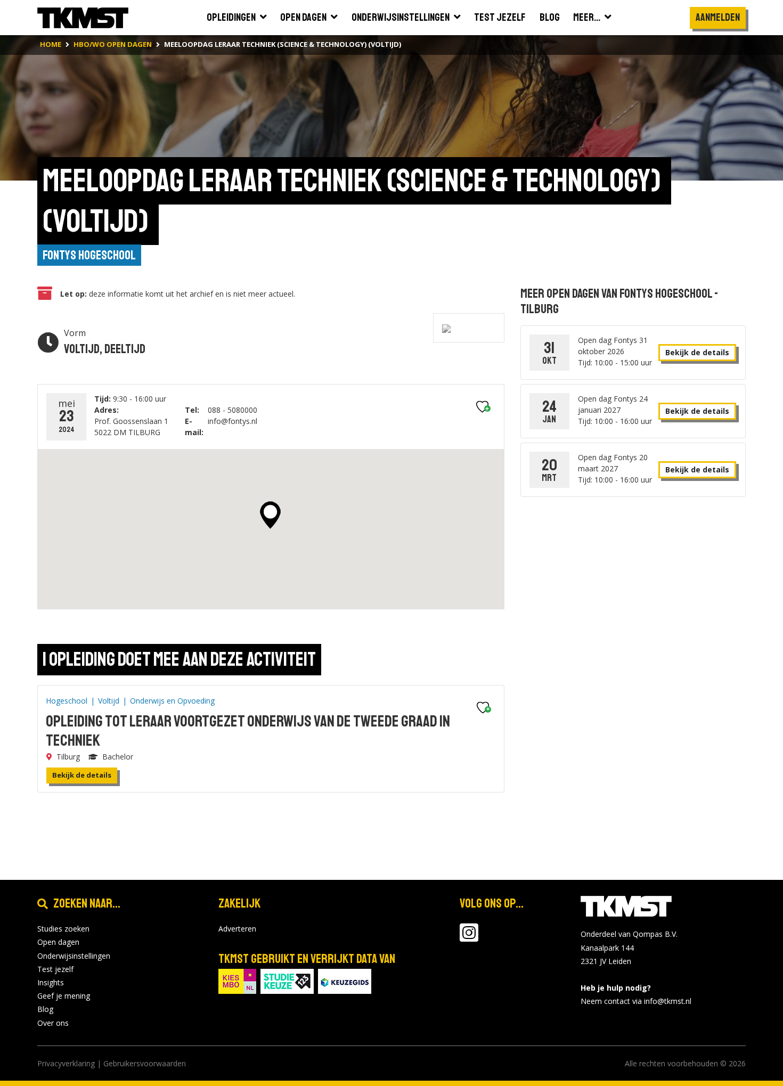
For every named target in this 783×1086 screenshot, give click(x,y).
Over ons (53, 1023)
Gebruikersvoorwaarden (144, 1063)
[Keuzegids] (344, 981)
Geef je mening (63, 996)
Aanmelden (718, 17)
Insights (50, 982)
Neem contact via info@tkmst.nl (636, 1001)
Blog (45, 1009)
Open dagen (58, 942)
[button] (270, 515)
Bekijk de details (81, 775)
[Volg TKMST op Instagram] (469, 938)
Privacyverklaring (66, 1063)
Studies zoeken (63, 929)
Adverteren (237, 929)
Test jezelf (55, 969)
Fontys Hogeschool (89, 255)
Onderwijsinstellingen (73, 956)
